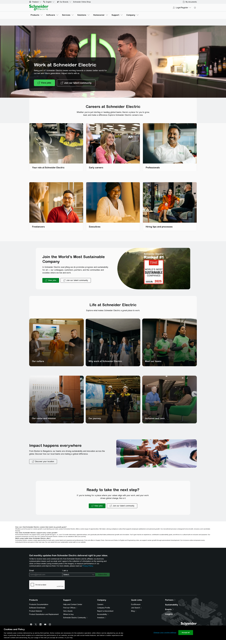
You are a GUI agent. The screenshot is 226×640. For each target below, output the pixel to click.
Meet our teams (153, 361)
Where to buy (68, 614)
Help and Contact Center (72, 604)
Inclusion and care (155, 418)
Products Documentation (38, 604)
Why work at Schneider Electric (105, 361)
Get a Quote (68, 611)
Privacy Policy (88, 566)
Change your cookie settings (164, 632)
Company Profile (103, 608)
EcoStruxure (135, 604)
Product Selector (35, 611)
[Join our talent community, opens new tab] (76, 83)
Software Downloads (37, 608)
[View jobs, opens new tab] (44, 83)
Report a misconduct (105, 611)
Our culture (38, 361)
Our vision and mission (44, 418)
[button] (43, 461)
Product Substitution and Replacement (44, 614)
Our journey (95, 418)
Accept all (186, 632)
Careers (100, 604)
